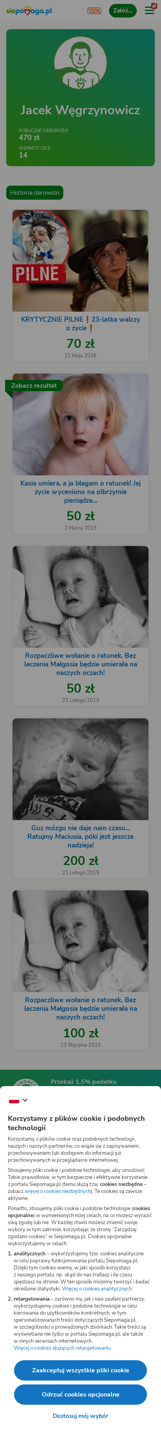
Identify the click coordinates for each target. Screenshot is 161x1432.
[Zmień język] (18, 1100)
